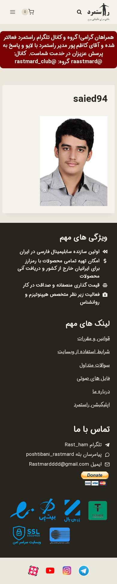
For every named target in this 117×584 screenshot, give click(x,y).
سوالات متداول (95, 365)
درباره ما (101, 392)
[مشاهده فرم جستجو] (79, 12)
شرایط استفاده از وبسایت (84, 352)
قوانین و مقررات (93, 339)
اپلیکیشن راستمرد (92, 405)
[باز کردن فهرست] (12, 11)
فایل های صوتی (93, 378)
